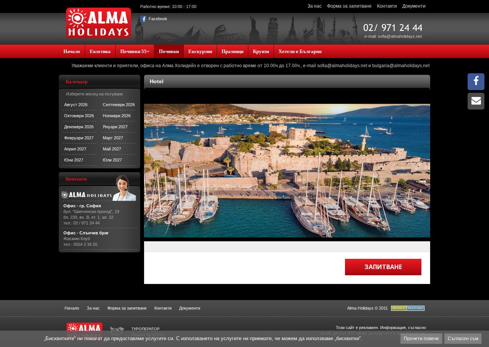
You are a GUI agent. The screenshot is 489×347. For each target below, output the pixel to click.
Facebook (157, 18)
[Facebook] (476, 83)
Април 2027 (75, 149)
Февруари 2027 (79, 138)
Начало (71, 51)
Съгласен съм (463, 338)
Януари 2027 (115, 126)
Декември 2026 (79, 126)
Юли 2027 (112, 160)
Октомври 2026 (79, 115)
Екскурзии (200, 51)
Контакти (387, 6)
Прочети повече (421, 338)
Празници (232, 51)
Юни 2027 (73, 160)
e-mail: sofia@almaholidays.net (393, 36)
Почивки (169, 51)
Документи (414, 6)
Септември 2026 (119, 104)
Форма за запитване (349, 6)
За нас (315, 6)
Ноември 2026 (117, 115)
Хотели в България (300, 51)
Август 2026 (75, 104)
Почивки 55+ (134, 51)
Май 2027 (112, 149)
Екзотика (100, 51)
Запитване (383, 267)
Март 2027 (113, 138)
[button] (416, 170)
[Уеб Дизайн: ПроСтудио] (408, 309)
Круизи (261, 51)
